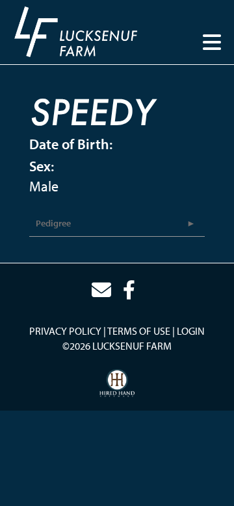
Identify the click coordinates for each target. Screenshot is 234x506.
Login (191, 330)
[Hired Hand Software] (117, 383)
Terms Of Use (138, 330)
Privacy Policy (65, 330)
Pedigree (53, 223)
